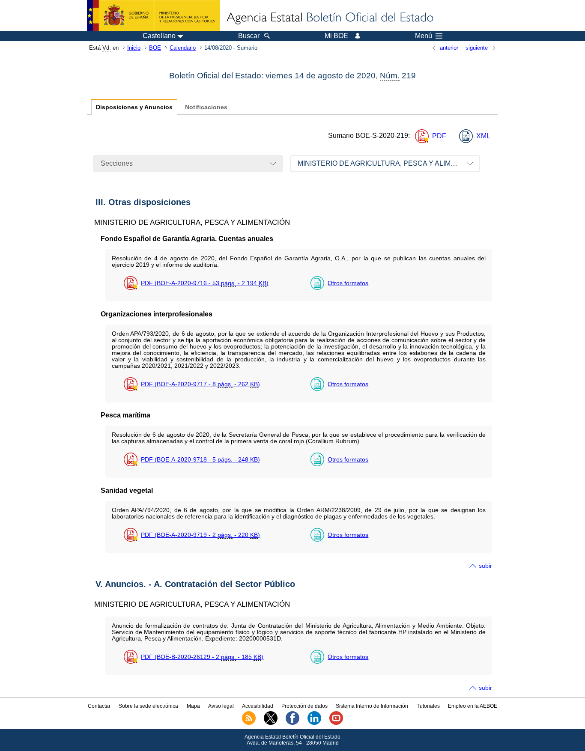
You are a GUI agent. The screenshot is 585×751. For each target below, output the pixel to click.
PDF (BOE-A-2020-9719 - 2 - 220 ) (200, 534)
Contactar (99, 706)
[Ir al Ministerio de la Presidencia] (153, 15)
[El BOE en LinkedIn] (314, 723)
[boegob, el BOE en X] (271, 723)
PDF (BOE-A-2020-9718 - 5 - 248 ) (200, 459)
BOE (155, 48)
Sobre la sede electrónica (148, 706)
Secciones (117, 163)
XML (483, 136)
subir (485, 565)
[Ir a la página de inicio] (329, 18)
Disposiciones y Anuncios (134, 107)
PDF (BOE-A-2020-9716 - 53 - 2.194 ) (205, 283)
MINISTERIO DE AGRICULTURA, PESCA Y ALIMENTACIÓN (388, 163)
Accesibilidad (257, 706)
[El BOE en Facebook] (292, 723)
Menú (423, 36)
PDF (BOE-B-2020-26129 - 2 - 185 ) (202, 656)
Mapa (193, 706)
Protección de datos (304, 706)
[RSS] (249, 723)
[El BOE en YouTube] (336, 723)
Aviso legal (221, 706)
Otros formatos (348, 283)
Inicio (133, 48)
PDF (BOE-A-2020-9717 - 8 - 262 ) (200, 384)
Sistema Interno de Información (372, 706)
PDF (439, 136)
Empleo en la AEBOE (472, 706)
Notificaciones (206, 107)
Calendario (183, 48)
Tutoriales (428, 706)
